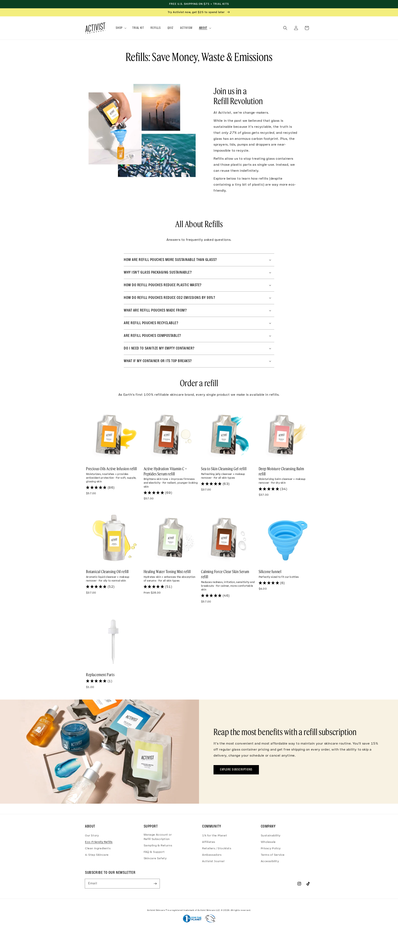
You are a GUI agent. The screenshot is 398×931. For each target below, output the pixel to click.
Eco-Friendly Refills (99, 842)
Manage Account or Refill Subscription (158, 837)
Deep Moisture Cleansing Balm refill (281, 471)
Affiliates (208, 842)
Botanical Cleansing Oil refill (107, 571)
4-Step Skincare (97, 855)
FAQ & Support (154, 852)
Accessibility (270, 861)
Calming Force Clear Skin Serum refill (225, 574)
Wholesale (268, 842)
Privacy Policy (271, 848)
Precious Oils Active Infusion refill (111, 468)
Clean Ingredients (97, 848)
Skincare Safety (155, 858)
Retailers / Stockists (216, 848)
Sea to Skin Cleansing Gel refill (223, 468)
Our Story (92, 835)
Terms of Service (273, 855)
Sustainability (270, 835)
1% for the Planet (214, 835)
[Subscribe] (155, 883)
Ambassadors (212, 855)
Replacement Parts (100, 674)
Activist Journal (213, 861)
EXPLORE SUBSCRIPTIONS (236, 769)
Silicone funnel (270, 571)
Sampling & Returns (158, 845)
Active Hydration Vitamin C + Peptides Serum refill (165, 471)
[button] (120, 28)
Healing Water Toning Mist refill (167, 571)
